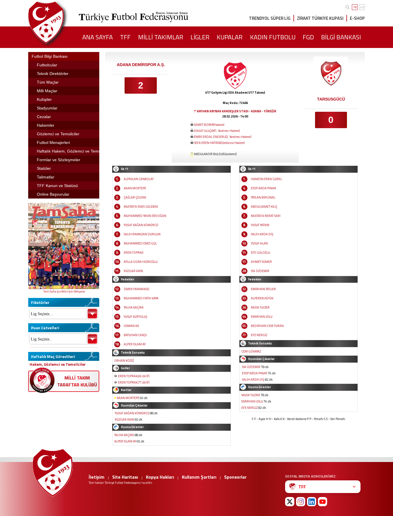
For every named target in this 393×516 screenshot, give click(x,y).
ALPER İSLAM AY (135, 344)
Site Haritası (125, 476)
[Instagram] (300, 501)
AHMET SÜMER (261, 261)
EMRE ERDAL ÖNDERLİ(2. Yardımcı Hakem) (222, 136)
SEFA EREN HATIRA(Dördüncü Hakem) (219, 142)
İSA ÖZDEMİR (260, 271)
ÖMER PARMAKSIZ (136, 289)
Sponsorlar (235, 476)
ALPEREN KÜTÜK (262, 298)
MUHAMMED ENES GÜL (140, 243)
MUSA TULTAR (260, 307)
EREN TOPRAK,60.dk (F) (133, 376)
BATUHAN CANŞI (135, 335)
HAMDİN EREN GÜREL (266, 179)
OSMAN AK (131, 326)
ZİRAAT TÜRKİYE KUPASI (320, 18)
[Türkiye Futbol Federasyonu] (55, 22)
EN (362, 7)
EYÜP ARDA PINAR (263, 188)
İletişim (96, 476)
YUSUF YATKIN (260, 225)
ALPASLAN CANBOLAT (139, 179)
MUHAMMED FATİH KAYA (141, 298)
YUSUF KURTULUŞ (135, 316)
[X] (289, 501)
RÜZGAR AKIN (133, 271)
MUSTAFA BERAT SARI (266, 215)
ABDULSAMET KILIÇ (264, 206)
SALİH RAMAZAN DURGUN (142, 234)
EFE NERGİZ (259, 335)
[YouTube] (322, 501)
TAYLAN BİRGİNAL (263, 197)
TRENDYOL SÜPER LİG (270, 18)
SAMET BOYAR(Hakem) (209, 124)
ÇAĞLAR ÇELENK (135, 197)
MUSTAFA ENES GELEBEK (141, 206)
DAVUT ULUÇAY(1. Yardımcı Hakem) (217, 130)
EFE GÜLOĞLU (260, 252)
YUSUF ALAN (259, 243)
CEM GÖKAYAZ (251, 351)
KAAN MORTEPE (135, 188)
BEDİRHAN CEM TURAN (267, 326)
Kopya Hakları (160, 476)
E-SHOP (357, 18)
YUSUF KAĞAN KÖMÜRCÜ (141, 225)
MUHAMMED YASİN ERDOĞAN (145, 215)
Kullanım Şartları (199, 476)
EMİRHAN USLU (261, 316)
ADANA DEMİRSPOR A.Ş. (141, 64)
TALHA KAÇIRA (134, 307)
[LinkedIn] (311, 501)
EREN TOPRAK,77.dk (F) (133, 382)
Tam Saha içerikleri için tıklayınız (64, 291)
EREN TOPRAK (133, 252)
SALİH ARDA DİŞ (262, 234)
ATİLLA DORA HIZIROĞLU (141, 261)
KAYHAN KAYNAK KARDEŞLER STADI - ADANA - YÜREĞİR (236, 111)
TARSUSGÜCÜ (331, 99)
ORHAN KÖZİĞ (124, 360)
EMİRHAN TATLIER (263, 289)
